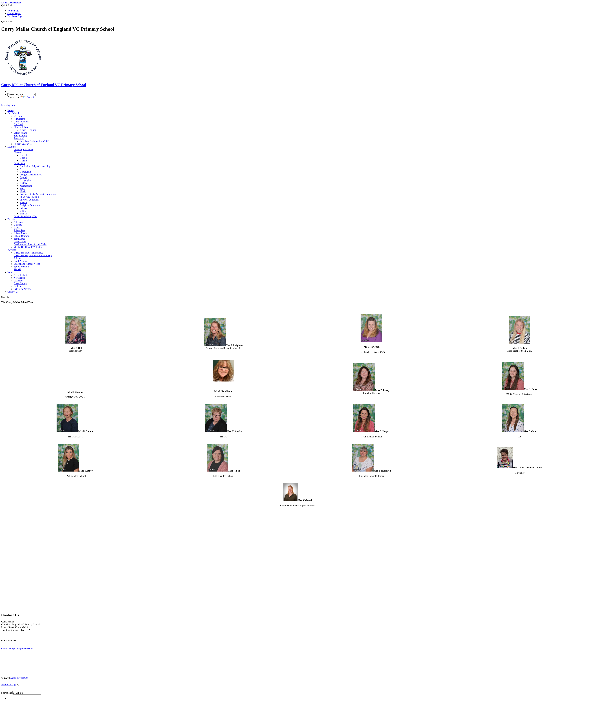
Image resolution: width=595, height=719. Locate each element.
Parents (11, 219)
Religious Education (30, 205)
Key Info (11, 250)
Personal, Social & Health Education (38, 194)
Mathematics (26, 185)
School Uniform (21, 236)
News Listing (20, 275)
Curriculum (19, 163)
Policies (17, 258)
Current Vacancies (22, 144)
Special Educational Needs (27, 263)
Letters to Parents (22, 289)
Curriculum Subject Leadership (35, 166)
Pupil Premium (21, 261)
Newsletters (19, 277)
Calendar (18, 280)
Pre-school (19, 138)
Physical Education (29, 199)
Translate (30, 97)
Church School (21, 127)
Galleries (18, 286)
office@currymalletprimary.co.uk (17, 648)
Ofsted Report (14, 13)
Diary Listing (20, 283)
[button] (14, 21)
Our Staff (18, 124)
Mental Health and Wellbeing (28, 247)
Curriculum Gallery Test (25, 216)
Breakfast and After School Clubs (30, 244)
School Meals (20, 233)
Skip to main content (11, 2)
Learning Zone (8, 105)
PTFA (17, 227)
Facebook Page (15, 16)
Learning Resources (23, 149)
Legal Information (19, 677)
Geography (25, 180)
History (23, 183)
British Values (20, 132)
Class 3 (23, 160)
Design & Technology (31, 174)
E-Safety (18, 224)
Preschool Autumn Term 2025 (34, 141)
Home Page (13, 10)
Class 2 (23, 158)
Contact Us (12, 291)
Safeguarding (20, 135)
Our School (13, 113)
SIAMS (17, 269)
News (10, 272)
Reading (24, 202)
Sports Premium (21, 266)
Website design (8, 684)
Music (23, 191)
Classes (17, 152)
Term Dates (19, 238)
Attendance (19, 222)
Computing (25, 171)
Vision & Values (28, 130)
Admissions (19, 118)
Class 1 (23, 155)
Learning (11, 146)
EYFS (23, 211)
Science (23, 208)
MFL (22, 188)
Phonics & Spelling (29, 197)
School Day (19, 230)
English (23, 177)
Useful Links (20, 241)
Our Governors (21, 121)
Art (21, 169)
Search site (6, 692)
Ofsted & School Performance (28, 252)
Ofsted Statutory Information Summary (33, 255)
